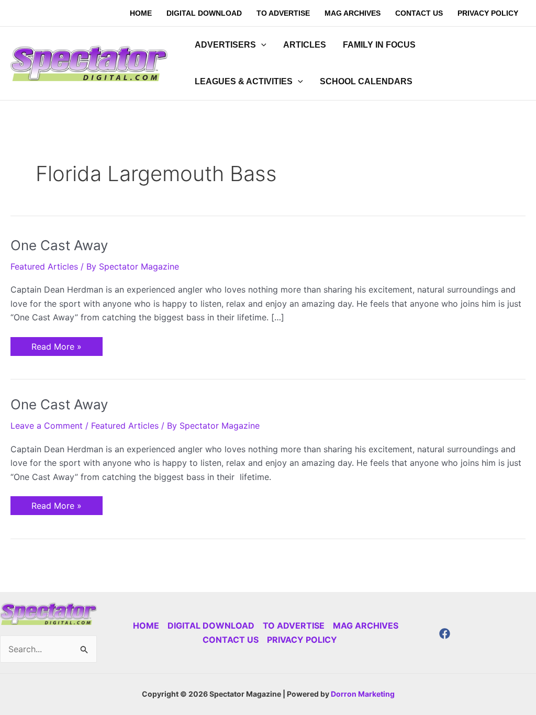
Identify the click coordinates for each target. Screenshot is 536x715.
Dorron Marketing (363, 693)
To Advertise (294, 625)
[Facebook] (444, 633)
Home (146, 625)
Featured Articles (44, 266)
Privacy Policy (302, 639)
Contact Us (231, 639)
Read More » (56, 344)
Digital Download (211, 625)
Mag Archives (365, 625)
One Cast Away (59, 245)
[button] (261, 45)
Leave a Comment (46, 425)
